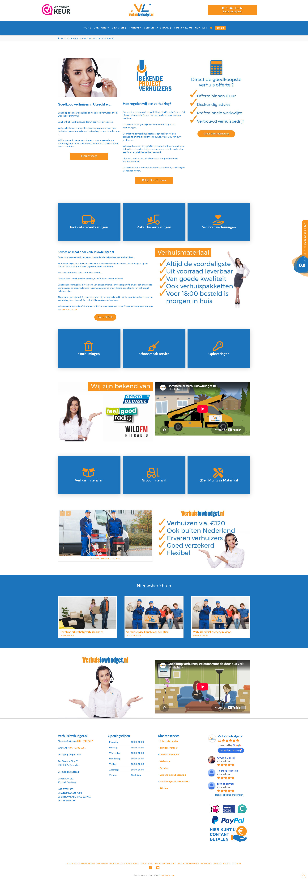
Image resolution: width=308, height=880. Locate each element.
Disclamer (147, 863)
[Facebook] (150, 867)
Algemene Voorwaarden (81, 863)
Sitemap (237, 863)
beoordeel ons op (229, 749)
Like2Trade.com (167, 875)
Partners (206, 863)
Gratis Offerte (105, 316)
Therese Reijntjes (227, 770)
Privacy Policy (222, 863)
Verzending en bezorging (173, 774)
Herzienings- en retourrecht (175, 781)
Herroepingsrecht (165, 863)
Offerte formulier (169, 741)
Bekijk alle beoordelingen (229, 794)
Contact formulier (169, 754)
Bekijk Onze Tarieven (154, 179)
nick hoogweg (225, 783)
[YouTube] (157, 867)
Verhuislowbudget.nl (230, 736)
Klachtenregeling (188, 863)
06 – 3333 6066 (78, 747)
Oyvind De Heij (226, 757)
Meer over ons (89, 155)
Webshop (165, 761)
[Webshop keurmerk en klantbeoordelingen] (55, 11)
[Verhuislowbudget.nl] (300, 248)
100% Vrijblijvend (233, 9)
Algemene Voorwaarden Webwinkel (118, 863)
